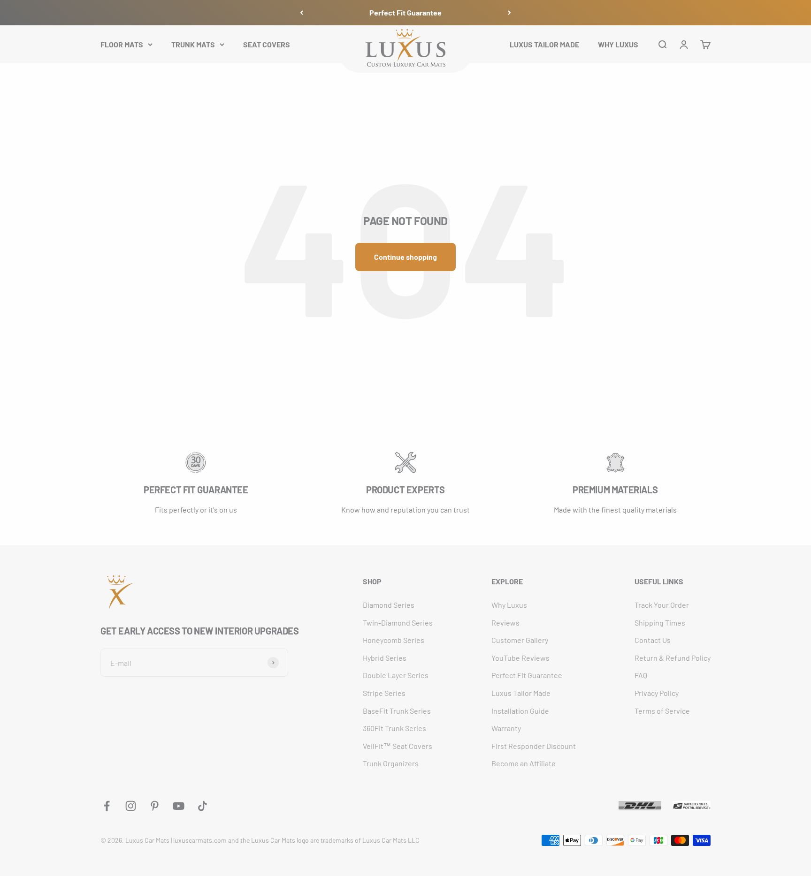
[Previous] (301, 13)
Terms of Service (662, 710)
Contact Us (653, 639)
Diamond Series (388, 604)
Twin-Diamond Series (398, 622)
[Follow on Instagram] (130, 806)
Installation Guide (520, 710)
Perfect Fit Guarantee (405, 12)
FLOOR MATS (121, 43)
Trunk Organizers (391, 763)
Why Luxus (509, 604)
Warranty (506, 728)
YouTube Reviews (520, 657)
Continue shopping (405, 256)
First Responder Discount (533, 745)
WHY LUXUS (618, 43)
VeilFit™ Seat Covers (397, 745)
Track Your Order (662, 604)
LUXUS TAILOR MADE (544, 43)
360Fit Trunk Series (394, 728)
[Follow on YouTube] (178, 806)
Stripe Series (384, 692)
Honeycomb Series (393, 639)
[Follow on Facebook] (106, 806)
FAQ (641, 675)
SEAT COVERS (266, 43)
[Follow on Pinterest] (154, 806)
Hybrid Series (384, 657)
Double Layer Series (395, 675)
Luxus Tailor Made (521, 692)
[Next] (509, 13)
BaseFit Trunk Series (397, 710)
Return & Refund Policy (673, 657)
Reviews (505, 622)
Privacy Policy (657, 692)
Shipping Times (660, 622)
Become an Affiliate (523, 763)
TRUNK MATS (193, 43)
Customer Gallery (519, 639)
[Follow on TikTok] (202, 806)
